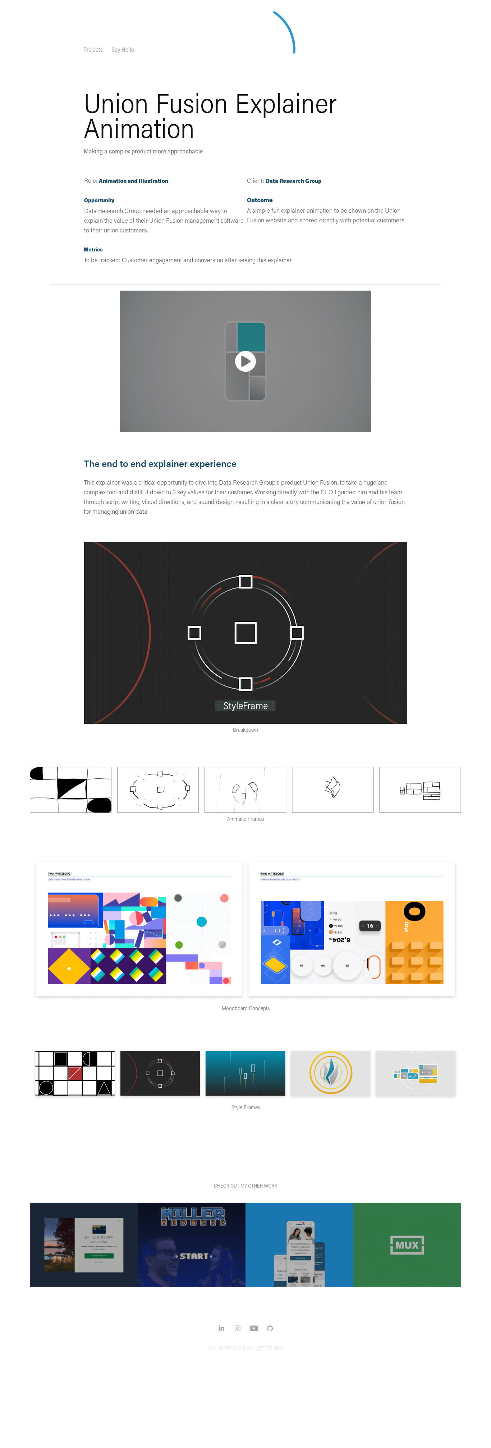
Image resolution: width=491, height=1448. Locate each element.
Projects (93, 49)
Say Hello (122, 49)
